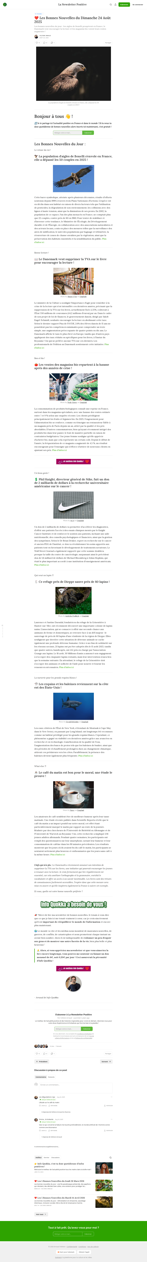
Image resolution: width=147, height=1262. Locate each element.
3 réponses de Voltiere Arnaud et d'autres (56, 1112)
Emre (72, 810)
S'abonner (124, 4)
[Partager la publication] (115, 4)
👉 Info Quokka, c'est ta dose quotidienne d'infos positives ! (59, 1165)
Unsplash (83, 297)
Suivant (105, 1061)
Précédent (43, 1061)
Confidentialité (72, 1247)
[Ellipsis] (111, 1097)
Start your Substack (67, 1252)
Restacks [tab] (51, 1077)
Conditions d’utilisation (84, 1034)
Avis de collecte (93, 1247)
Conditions (82, 1247)
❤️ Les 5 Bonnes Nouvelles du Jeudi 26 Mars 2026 (59, 1181)
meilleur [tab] (39, 1158)
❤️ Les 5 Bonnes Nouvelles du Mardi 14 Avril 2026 (59, 1198)
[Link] (31, 116)
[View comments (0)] (54, 1175)
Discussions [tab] (55, 1158)
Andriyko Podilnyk (72, 616)
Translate (39, 14)
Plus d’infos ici (59, 450)
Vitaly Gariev (72, 402)
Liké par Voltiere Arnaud (48, 1099)
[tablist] (45, 1077)
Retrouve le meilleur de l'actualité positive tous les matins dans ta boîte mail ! (62, 1169)
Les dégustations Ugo (47, 1097)
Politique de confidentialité (83, 1038)
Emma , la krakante (46, 1119)
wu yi (72, 521)
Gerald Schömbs (72, 722)
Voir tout (39, 1214)
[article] (73, 1169)
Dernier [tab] (46, 1158)
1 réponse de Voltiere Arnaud (52, 1137)
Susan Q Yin (72, 297)
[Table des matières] (2, 631)
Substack (58, 1257)
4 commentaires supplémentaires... (46, 1147)
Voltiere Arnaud (45, 35)
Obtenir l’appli (84, 1252)
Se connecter (138, 4)
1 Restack (58, 1046)
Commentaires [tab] (41, 1077)
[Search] (111, 4)
